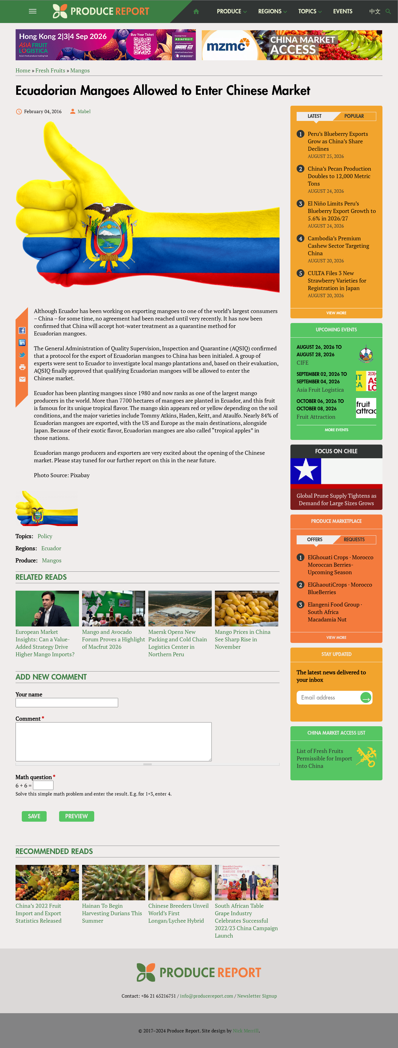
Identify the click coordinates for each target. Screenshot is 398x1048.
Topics (307, 12)
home (196, 11)
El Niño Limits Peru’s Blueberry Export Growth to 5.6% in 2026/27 (342, 211)
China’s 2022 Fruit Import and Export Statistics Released (39, 913)
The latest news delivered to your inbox (331, 675)
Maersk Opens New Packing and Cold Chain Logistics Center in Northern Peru (177, 643)
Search (388, 11)
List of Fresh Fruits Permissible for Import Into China (324, 758)
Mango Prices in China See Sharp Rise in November (243, 639)
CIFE (302, 362)
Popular (354, 116)
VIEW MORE (336, 313)
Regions (269, 12)
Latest (315, 116)
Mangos (80, 70)
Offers (314, 540)
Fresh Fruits (50, 70)
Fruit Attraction (316, 416)
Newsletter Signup (257, 996)
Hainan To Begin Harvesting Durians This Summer (112, 913)
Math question (35, 777)
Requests (354, 540)
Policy (45, 536)
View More (336, 637)
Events (342, 11)
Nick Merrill (246, 1030)
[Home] (101, 11)
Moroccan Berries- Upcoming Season (330, 568)
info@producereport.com (206, 996)
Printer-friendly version (22, 367)
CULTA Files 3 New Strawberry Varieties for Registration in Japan (337, 280)
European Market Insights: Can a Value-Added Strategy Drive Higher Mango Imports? (45, 643)
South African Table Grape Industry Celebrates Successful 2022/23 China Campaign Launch (246, 920)
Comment (30, 718)
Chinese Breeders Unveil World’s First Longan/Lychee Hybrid (178, 913)
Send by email (22, 379)
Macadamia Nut (327, 619)
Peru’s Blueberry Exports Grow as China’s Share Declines (338, 141)
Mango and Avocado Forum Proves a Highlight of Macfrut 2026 (113, 639)
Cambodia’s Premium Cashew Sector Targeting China (338, 245)
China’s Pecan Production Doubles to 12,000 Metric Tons (339, 176)
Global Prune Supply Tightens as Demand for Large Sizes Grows (337, 499)
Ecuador (51, 548)
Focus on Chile (336, 451)
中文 (375, 11)
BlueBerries (322, 592)
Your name (29, 694)
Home (23, 70)
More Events (336, 430)
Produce (229, 12)
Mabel (84, 111)
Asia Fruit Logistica (320, 389)
